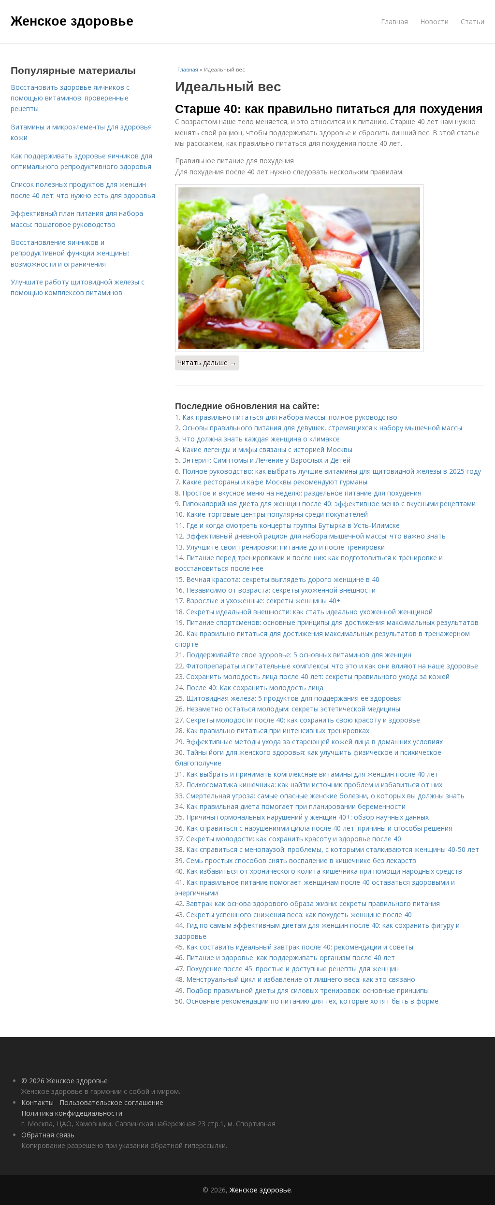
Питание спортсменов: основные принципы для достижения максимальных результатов (332, 622)
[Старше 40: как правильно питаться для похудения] (329, 268)
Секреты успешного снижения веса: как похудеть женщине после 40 (299, 914)
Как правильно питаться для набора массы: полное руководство (289, 417)
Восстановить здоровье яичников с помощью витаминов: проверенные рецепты (70, 98)
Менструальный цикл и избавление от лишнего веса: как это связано (300, 979)
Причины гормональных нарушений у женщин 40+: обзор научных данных (307, 817)
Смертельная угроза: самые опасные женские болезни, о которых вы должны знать (325, 795)
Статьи (472, 21)
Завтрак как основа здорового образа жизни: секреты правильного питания (313, 903)
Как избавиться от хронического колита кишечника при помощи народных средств (324, 871)
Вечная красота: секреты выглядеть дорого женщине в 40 (282, 579)
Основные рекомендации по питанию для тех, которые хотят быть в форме (312, 1001)
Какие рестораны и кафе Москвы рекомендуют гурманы (274, 481)
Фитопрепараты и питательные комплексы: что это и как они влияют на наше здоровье (332, 665)
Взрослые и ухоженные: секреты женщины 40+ (263, 600)
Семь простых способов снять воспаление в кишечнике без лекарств (301, 860)
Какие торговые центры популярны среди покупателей (277, 514)
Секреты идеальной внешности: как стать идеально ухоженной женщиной (309, 611)
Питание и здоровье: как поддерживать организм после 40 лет (290, 957)
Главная (394, 21)
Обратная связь (47, 1134)
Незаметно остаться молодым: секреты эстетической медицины (293, 708)
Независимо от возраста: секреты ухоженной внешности (281, 590)
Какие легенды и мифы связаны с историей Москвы (267, 449)
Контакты (37, 1102)
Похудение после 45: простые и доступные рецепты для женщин (292, 968)
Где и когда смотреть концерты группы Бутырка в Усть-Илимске (293, 525)
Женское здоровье (72, 20)
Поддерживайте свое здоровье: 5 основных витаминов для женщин (298, 654)
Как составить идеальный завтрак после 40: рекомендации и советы (299, 946)
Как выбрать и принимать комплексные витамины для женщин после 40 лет (312, 774)
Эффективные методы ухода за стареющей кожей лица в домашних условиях (314, 741)
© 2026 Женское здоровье (64, 1080)
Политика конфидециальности (71, 1113)
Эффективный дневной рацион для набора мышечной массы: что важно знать (316, 535)
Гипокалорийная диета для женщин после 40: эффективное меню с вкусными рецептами (329, 503)
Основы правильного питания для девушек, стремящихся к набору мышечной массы (322, 427)
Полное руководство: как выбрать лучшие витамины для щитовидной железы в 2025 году (331, 471)
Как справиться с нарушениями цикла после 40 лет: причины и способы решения (319, 828)
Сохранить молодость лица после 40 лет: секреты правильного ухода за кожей (318, 676)
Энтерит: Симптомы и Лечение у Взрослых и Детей (266, 460)
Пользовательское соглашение (111, 1102)
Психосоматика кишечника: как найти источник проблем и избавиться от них (314, 784)
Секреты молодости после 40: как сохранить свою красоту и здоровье (303, 719)
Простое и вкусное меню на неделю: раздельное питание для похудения (302, 492)
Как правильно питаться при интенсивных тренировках (277, 730)
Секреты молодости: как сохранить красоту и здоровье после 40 (293, 838)
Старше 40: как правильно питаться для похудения (329, 108)
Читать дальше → (206, 362)
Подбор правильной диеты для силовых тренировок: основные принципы (307, 990)
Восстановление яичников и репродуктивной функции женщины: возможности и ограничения (70, 253)
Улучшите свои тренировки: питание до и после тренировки (285, 547)
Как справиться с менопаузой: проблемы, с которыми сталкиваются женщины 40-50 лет (332, 849)
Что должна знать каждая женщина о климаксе (261, 438)
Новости (434, 21)
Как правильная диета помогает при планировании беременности (296, 806)
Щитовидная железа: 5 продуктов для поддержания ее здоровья (294, 698)
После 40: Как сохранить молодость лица (254, 687)
